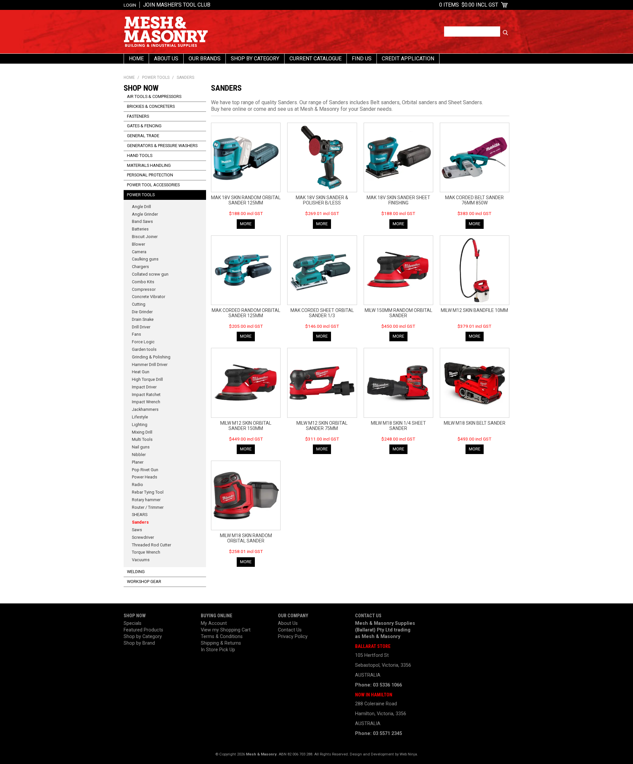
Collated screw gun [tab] (150, 274)
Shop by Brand (139, 643)
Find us (362, 58)
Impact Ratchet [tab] (146, 394)
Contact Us (290, 630)
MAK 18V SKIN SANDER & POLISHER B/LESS (322, 200)
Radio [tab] (137, 484)
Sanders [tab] (140, 522)
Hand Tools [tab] (139, 155)
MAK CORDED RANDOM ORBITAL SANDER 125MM (246, 313)
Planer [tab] (137, 462)
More (246, 223)
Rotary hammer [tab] (146, 499)
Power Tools (155, 77)
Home (136, 58)
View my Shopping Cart (226, 630)
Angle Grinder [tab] (145, 214)
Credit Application (408, 58)
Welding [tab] (136, 571)
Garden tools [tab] (144, 349)
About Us (166, 58)
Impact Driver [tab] (144, 386)
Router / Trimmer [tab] (148, 507)
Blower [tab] (138, 244)
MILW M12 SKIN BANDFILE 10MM (474, 310)
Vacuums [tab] (141, 559)
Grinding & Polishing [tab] (151, 356)
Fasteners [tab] (138, 116)
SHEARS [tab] (139, 514)
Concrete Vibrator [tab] (148, 296)
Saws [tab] (137, 529)
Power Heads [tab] (144, 476)
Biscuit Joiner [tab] (145, 236)
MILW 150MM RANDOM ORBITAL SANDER (398, 313)
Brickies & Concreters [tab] (151, 106)
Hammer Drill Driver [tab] (149, 364)
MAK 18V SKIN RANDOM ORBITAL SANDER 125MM (246, 200)
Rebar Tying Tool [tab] (148, 492)
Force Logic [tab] (143, 341)
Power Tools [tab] (141, 194)
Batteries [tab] (140, 229)
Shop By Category (255, 58)
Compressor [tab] (144, 289)
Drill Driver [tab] (141, 326)
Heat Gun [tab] (140, 371)
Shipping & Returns (221, 643)
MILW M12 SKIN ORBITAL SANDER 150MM (245, 425)
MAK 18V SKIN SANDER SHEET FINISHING (398, 200)
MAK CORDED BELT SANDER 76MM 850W (474, 200)
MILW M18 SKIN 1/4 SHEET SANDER (398, 425)
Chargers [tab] (140, 266)
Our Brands (205, 58)
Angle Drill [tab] (141, 206)
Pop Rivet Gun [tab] (145, 469)
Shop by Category (143, 636)
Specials (132, 623)
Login (130, 5)
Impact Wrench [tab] (146, 401)
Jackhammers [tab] (145, 409)
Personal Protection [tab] (150, 174)
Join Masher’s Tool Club (176, 5)
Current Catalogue (315, 58)
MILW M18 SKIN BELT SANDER (474, 423)
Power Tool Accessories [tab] (153, 184)
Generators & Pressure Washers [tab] (162, 145)
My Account (214, 623)
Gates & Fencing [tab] (144, 125)
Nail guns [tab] (141, 446)
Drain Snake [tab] (143, 319)
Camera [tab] (139, 251)
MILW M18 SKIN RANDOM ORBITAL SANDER (246, 538)
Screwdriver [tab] (143, 537)
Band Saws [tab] (142, 221)
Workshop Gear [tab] (144, 581)
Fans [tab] (136, 334)
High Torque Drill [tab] (147, 379)
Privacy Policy (293, 636)
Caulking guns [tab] (145, 259)
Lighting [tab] (139, 424)
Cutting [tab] (138, 304)
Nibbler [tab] (139, 454)
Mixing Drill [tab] (142, 432)
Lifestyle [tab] (140, 416)
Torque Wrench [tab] (146, 552)
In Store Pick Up (218, 650)
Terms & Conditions (222, 636)
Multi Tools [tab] (142, 439)
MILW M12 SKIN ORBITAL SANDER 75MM (321, 425)
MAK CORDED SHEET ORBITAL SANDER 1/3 (322, 313)
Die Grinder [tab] (142, 311)
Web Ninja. (409, 754)
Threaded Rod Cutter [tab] (151, 544)
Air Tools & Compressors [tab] (154, 96)
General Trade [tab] (143, 135)
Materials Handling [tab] (149, 165)
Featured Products (143, 630)
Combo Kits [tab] (143, 281)
